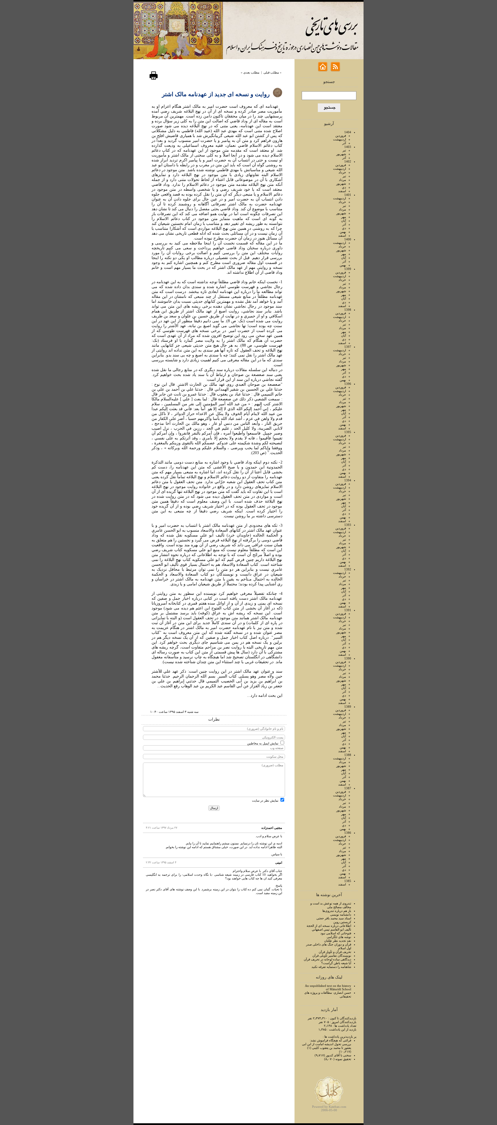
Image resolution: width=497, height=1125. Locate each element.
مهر (343, 217)
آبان (343, 220)
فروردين (340, 135)
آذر (344, 143)
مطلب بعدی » (250, 72)
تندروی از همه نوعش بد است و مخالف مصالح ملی (330, 905)
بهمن (343, 232)
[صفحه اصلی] (322, 70)
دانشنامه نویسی (340, 914)
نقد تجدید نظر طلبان (337, 940)
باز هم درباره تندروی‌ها (336, 910)
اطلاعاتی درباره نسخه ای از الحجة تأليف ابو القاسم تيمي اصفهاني (329, 927)
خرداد (342, 172)
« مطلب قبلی (272, 72)
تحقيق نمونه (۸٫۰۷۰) (337, 1059)
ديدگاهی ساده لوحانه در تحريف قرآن (327, 959)
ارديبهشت (339, 139)
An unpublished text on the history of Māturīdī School (328, 987)
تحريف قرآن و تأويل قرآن (335, 952)
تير (344, 150)
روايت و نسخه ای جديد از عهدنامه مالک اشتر (216, 94)
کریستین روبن (342, 922)
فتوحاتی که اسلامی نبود (335, 933)
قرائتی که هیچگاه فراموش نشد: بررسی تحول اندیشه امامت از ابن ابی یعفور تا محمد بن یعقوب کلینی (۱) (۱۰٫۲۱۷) (326, 1046)
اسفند (342, 191)
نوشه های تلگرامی (339, 937)
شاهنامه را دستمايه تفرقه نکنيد (331, 966)
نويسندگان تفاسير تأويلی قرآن (331, 955)
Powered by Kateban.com (329, 1106)
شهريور (341, 154)
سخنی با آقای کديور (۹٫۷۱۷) (333, 1055)
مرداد (342, 180)
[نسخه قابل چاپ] (153, 78)
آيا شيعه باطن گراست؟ (336, 963)
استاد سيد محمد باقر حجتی (333, 918)
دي (344, 187)
